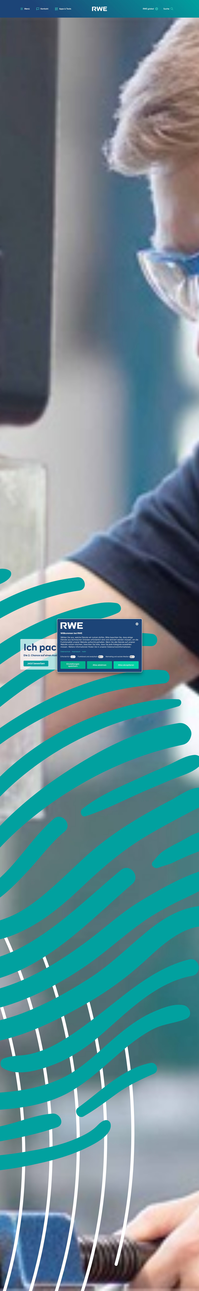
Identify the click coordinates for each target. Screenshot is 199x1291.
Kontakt (44, 9)
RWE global (148, 9)
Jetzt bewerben (36, 663)
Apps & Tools (65, 9)
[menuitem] (42, 9)
